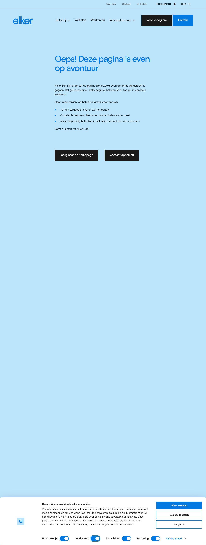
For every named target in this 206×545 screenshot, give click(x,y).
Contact (126, 4)
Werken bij (98, 20)
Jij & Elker (142, 4)
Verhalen (80, 20)
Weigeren (179, 524)
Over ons (111, 4)
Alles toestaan (179, 505)
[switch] (95, 538)
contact (112, 121)
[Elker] (23, 20)
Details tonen (174, 538)
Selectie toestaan (179, 515)
